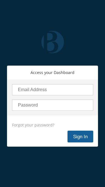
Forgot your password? (33, 125)
